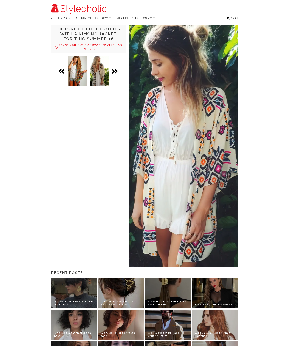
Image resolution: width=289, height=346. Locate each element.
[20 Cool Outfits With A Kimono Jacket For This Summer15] (77, 71)
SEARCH (234, 18)
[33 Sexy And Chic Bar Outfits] (215, 293)
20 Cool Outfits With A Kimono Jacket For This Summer (90, 47)
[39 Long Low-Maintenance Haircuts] (215, 325)
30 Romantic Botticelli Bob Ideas (72, 334)
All (52, 18)
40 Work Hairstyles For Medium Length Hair (117, 303)
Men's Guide (122, 18)
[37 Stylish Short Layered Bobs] (121, 325)
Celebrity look (84, 18)
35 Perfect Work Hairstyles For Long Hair (167, 303)
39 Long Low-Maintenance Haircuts (212, 334)
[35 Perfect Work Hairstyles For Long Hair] (168, 293)
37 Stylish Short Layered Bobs (118, 334)
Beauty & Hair (65, 18)
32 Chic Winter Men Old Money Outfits (163, 334)
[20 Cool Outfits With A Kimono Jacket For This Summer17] (99, 71)
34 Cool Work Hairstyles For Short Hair (73, 303)
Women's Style (149, 18)
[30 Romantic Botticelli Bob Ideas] (74, 325)
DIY (96, 18)
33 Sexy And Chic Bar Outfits (214, 304)
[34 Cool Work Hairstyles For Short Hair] (74, 293)
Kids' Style (107, 18)
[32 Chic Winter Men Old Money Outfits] (168, 325)
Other (135, 18)
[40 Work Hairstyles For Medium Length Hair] (121, 293)
